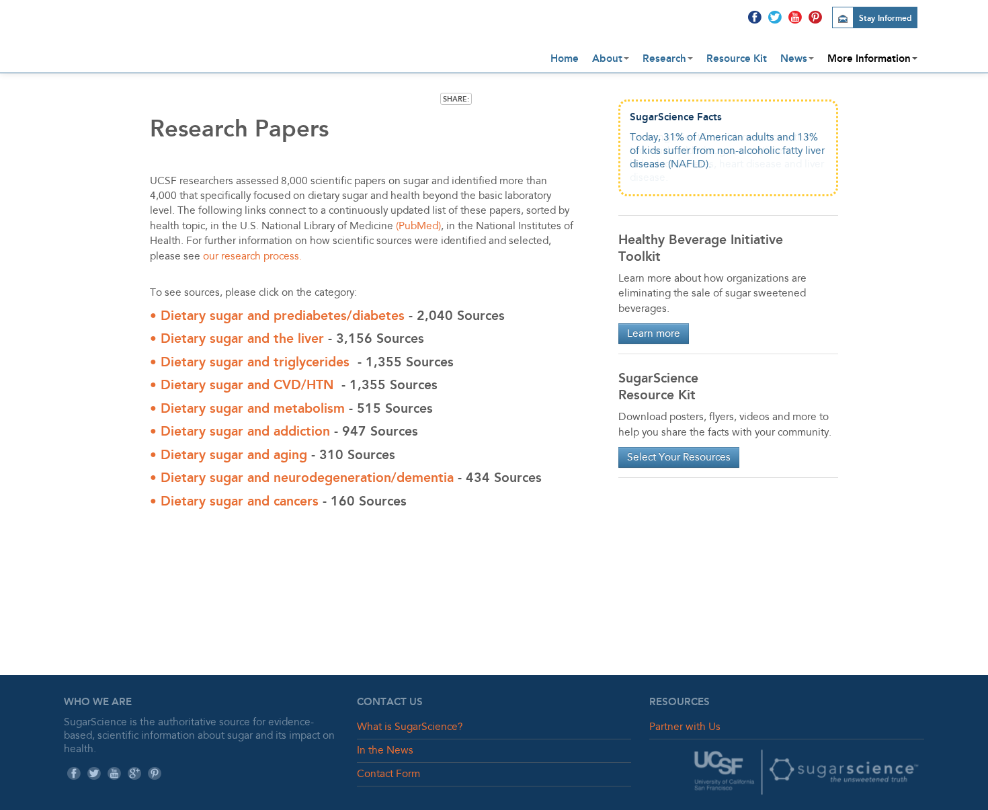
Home (564, 58)
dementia (425, 477)
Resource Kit (736, 58)
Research (664, 58)
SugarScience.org (212, 31)
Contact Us (390, 702)
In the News (385, 750)
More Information (869, 58)
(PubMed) (418, 226)
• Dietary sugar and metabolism (247, 408)
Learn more (653, 334)
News (793, 58)
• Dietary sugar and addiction (240, 431)
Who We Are (98, 702)
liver (311, 338)
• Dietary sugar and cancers (234, 501)
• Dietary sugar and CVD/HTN (241, 385)
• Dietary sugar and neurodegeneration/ (273, 477)
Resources (679, 702)
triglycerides (311, 362)
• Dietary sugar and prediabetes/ (251, 315)
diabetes (378, 315)
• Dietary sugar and (212, 362)
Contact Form (388, 774)
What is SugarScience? (409, 727)
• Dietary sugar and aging (230, 454)
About (607, 58)
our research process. (252, 256)
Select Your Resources (679, 457)
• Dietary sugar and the (224, 338)
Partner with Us (685, 727)
